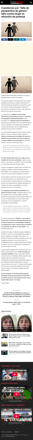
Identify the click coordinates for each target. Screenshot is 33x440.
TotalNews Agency (10, 436)
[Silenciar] (27, 401)
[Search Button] (31, 2)
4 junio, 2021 (4, 20)
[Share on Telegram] (23, 39)
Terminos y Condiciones (6, 432)
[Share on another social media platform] (29, 39)
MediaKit (17, 432)
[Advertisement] (16, 59)
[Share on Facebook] (4, 39)
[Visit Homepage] (16, 2)
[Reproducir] (3, 401)
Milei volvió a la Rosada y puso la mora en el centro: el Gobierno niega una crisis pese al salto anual (20, 344)
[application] (16, 394)
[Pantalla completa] (30, 401)
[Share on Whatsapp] (17, 39)
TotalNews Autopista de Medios (11, 434)
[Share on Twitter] (10, 39)
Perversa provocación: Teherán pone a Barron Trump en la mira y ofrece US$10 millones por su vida (19, 335)
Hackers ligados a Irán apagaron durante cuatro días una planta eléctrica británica (20, 351)
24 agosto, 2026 (6, 330)
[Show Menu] (2, 2)
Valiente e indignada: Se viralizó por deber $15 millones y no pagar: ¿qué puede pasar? (15, 327)
